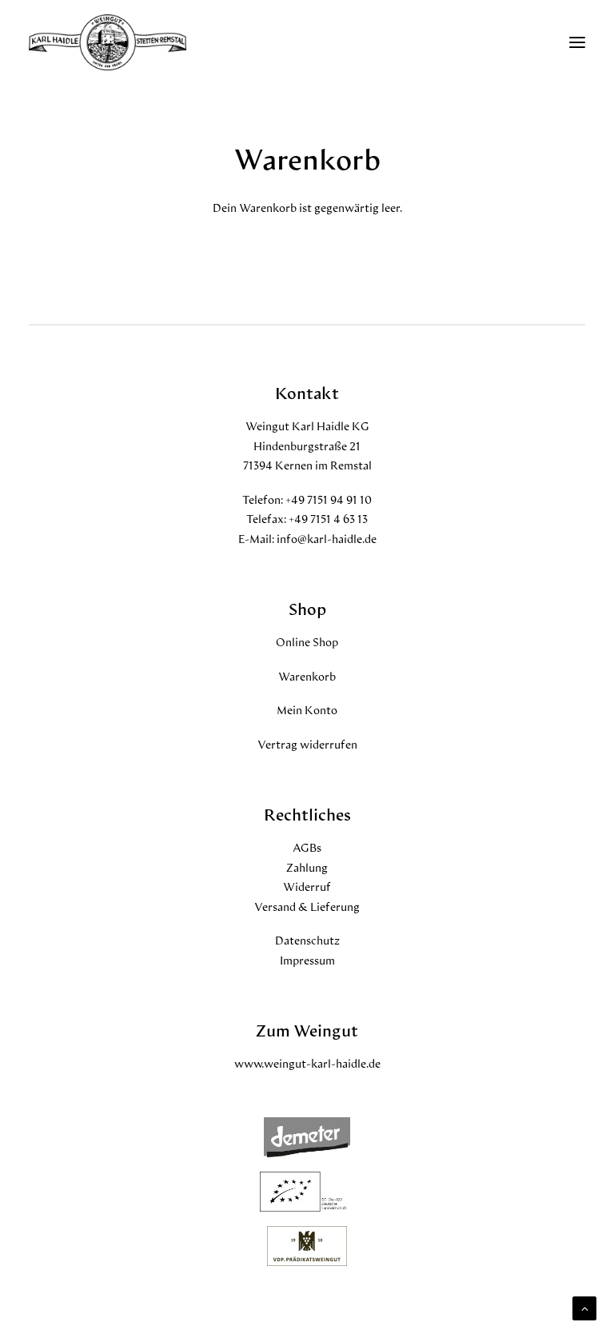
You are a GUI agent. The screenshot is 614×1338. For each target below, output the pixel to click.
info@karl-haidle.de (327, 538)
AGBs (307, 847)
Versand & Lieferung (307, 906)
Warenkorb (307, 676)
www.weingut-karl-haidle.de (307, 1063)
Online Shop (307, 641)
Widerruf (307, 886)
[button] (577, 42)
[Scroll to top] (584, 1306)
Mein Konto (307, 709)
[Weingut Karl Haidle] (107, 42)
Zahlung (307, 867)
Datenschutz (307, 940)
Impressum (307, 960)
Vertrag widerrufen (307, 744)
